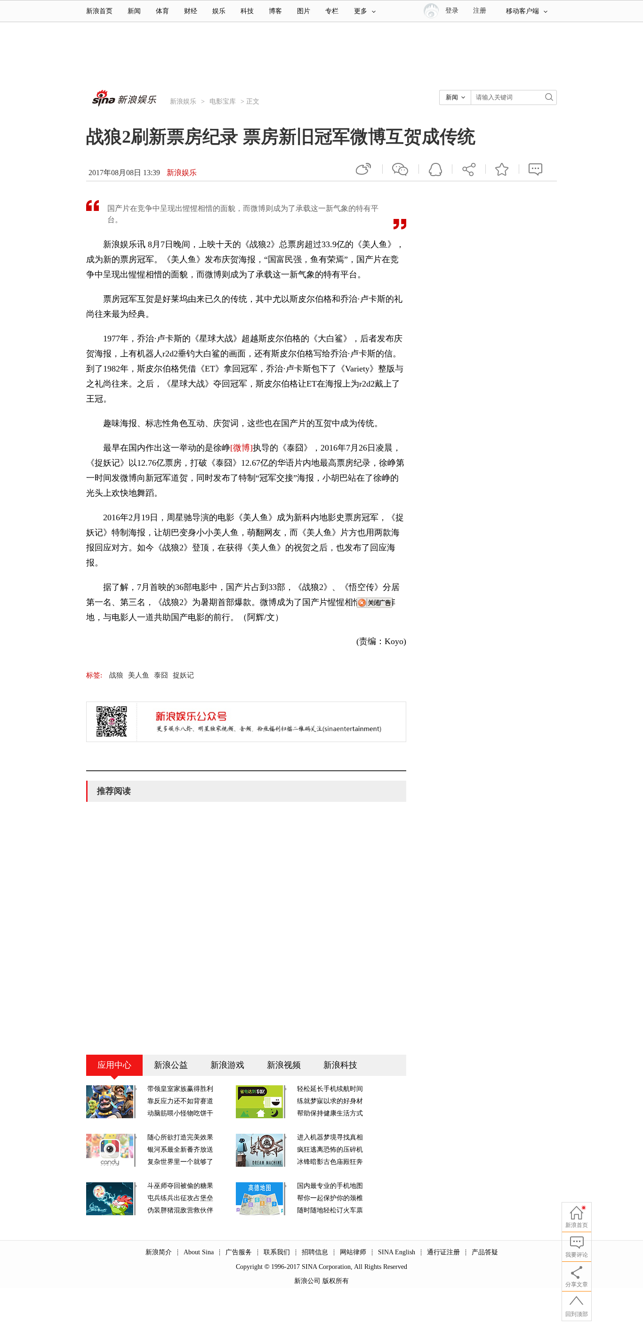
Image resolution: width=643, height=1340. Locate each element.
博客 (275, 11)
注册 (479, 10)
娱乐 (218, 11)
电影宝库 (222, 101)
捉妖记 (183, 675)
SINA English (396, 1252)
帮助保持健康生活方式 (330, 1113)
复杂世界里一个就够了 (180, 1161)
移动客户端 (522, 11)
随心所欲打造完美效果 (180, 1137)
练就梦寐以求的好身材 (330, 1101)
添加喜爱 (502, 169)
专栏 (331, 11)
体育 (162, 11)
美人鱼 (138, 675)
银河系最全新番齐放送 (180, 1149)
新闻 (134, 11)
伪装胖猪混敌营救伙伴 (180, 1210)
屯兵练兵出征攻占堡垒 (180, 1198)
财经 (190, 11)
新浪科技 (340, 1065)
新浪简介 (158, 1252)
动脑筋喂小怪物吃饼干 (180, 1113)
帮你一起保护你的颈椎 (330, 1198)
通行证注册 (443, 1252)
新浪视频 (284, 1065)
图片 (303, 11)
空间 (435, 169)
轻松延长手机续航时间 (330, 1088)
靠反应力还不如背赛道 (180, 1101)
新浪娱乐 (183, 101)
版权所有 (335, 1280)
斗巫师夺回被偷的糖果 (180, 1185)
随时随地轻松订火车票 (330, 1210)
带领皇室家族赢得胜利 (180, 1088)
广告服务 (238, 1252)
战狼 (116, 675)
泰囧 (161, 675)
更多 (360, 11)
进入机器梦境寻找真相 (330, 1137)
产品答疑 (485, 1252)
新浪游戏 (227, 1065)
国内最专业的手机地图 (330, 1185)
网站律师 (353, 1252)
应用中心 (114, 1065)
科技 (247, 11)
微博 (364, 169)
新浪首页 (99, 11)
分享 (469, 169)
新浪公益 (171, 1065)
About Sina (199, 1252)
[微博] (241, 447)
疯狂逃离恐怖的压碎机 (330, 1149)
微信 (400, 169)
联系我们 (277, 1252)
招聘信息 (315, 1252)
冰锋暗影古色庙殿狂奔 (330, 1161)
